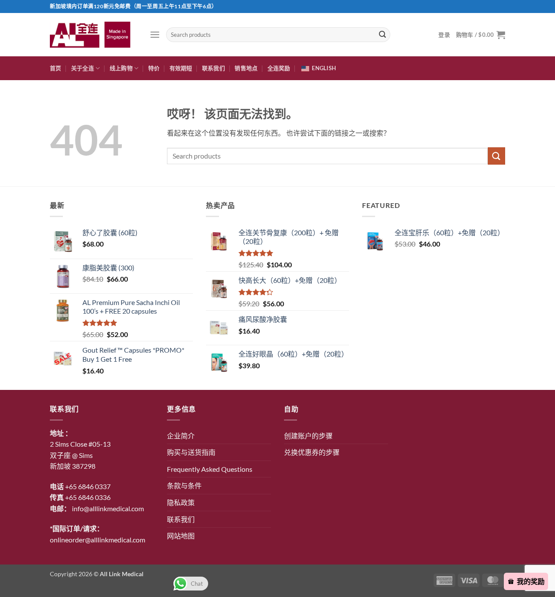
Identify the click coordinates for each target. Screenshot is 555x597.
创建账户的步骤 (308, 436)
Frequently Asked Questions (209, 469)
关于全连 (82, 68)
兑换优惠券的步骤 (312, 452)
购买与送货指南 (191, 452)
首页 (56, 68)
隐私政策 (181, 502)
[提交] (382, 34)
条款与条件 (184, 485)
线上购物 (121, 68)
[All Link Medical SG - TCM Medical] (93, 34)
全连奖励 (279, 68)
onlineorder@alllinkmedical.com (97, 539)
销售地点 (246, 68)
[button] (155, 34)
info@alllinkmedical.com (108, 508)
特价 (154, 68)
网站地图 (181, 536)
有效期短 (181, 68)
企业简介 (181, 436)
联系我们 (213, 68)
